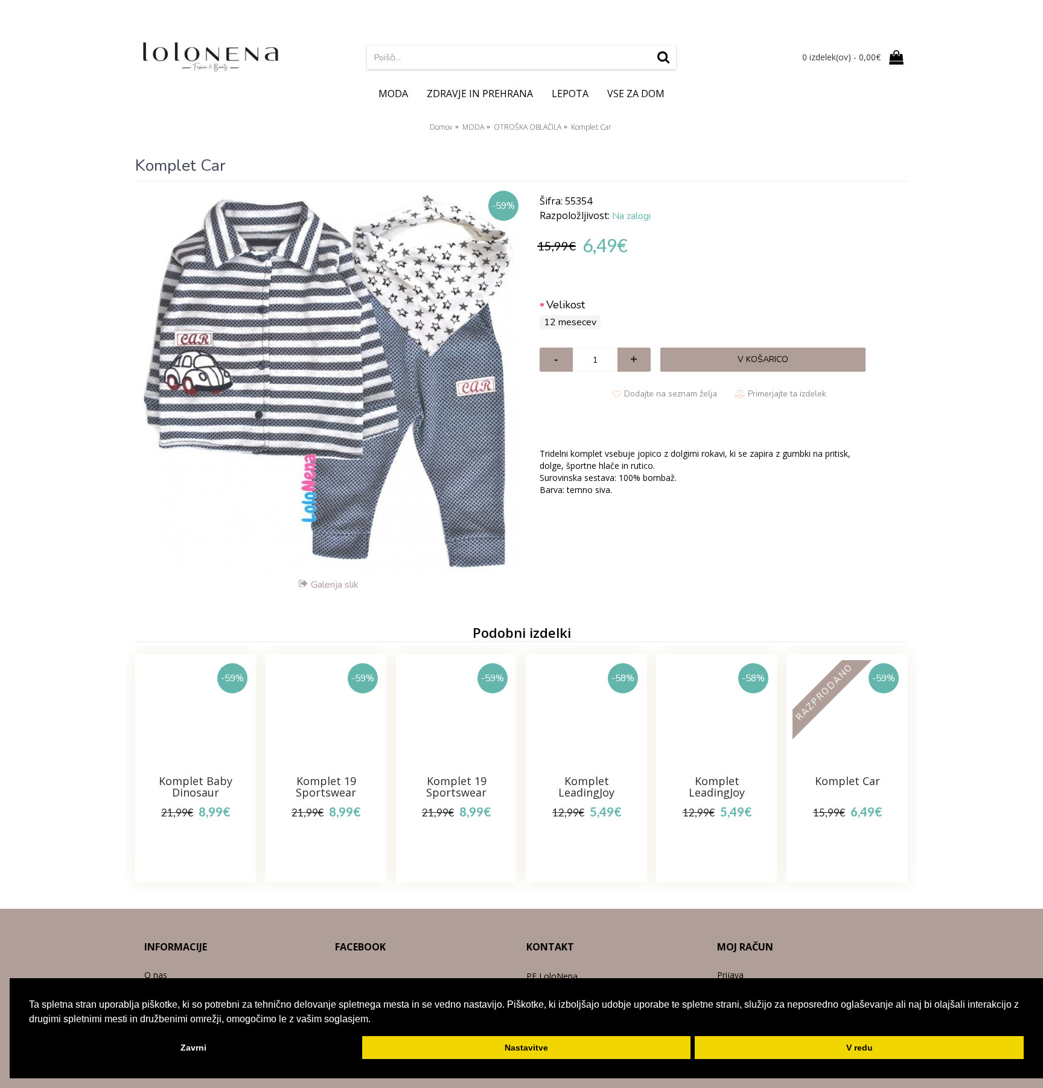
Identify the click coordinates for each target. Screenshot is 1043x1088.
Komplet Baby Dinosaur (195, 787)
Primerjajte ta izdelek (787, 393)
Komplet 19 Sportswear (326, 787)
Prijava (730, 975)
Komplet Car (847, 781)
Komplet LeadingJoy (586, 787)
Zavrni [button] (193, 1047)
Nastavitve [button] (526, 1047)
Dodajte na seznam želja (670, 393)
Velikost (565, 304)
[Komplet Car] (328, 381)
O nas (155, 975)
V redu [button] (859, 1047)
